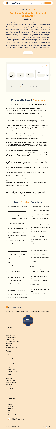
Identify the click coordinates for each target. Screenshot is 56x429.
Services (24, 3)
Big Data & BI (9, 343)
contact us (19, 87)
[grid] (47, 75)
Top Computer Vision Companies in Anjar (17, 286)
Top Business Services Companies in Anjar (17, 247)
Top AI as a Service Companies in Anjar (17, 290)
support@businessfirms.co (17, 419)
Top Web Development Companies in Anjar (17, 211)
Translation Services (11, 369)
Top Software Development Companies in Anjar (40, 207)
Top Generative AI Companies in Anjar (16, 280)
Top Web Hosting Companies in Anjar (39, 243)
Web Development (10, 335)
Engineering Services (11, 382)
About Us (10, 404)
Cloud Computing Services (12, 363)
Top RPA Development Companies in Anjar (17, 251)
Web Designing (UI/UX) (11, 354)
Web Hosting (9, 386)
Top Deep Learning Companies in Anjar (39, 286)
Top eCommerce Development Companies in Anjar (40, 215)
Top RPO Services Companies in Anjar (16, 271)
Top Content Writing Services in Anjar (16, 254)
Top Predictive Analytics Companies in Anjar (39, 294)
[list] (49, 75)
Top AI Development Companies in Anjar (17, 240)
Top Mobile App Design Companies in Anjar (17, 220)
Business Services (10, 388)
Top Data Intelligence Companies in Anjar (17, 273)
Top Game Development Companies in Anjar (16, 257)
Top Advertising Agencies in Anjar (38, 254)
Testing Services (10, 361)
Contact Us (10, 408)
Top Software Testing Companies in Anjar (40, 224)
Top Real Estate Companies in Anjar (39, 269)
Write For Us (11, 410)
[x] (49, 427)
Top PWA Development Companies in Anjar (40, 261)
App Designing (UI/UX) (11, 347)
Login (41, 3)
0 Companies (28, 52)
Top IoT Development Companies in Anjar (40, 220)
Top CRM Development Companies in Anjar (17, 277)
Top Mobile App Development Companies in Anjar (17, 207)
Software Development (11, 333)
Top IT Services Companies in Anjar (16, 232)
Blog (30, 3)
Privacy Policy (11, 406)
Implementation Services (12, 371)
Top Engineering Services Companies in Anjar (39, 240)
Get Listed (47, 3)
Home (23, 9)
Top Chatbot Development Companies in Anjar (39, 251)
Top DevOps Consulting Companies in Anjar (40, 257)
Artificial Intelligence (11, 380)
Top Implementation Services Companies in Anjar (18, 236)
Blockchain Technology (11, 337)
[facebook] (43, 427)
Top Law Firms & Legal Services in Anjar (17, 243)
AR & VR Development (11, 359)
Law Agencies (9, 384)
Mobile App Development (12, 331)
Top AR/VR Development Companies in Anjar (17, 224)
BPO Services (9, 378)
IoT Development (10, 356)
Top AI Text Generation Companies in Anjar (17, 297)
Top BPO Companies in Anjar (37, 236)
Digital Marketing (10, 339)
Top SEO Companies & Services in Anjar (40, 218)
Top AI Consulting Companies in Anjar (39, 280)
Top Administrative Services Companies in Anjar (40, 228)
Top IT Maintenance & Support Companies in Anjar (40, 265)
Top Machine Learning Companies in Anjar (17, 283)
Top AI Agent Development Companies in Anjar (39, 277)
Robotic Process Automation (13, 393)
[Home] (12, 3)
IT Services (8, 367)
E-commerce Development (12, 341)
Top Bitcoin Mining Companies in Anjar (39, 273)
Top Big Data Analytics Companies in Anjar (17, 218)
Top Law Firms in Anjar (13, 265)
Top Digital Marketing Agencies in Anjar (16, 215)
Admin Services (9, 365)
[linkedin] (46, 427)
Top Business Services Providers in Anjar (40, 271)
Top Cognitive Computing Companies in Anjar (40, 290)
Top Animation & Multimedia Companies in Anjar (40, 247)
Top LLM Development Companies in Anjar (17, 294)
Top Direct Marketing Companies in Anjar (17, 269)
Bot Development (10, 395)
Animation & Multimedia (11, 391)
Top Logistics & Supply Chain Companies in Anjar (17, 261)
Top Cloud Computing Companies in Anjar (17, 228)
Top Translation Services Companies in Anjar (39, 232)
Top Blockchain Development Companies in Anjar (39, 211)
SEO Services (9, 345)
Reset (45, 66)
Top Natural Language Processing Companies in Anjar (38, 283)
